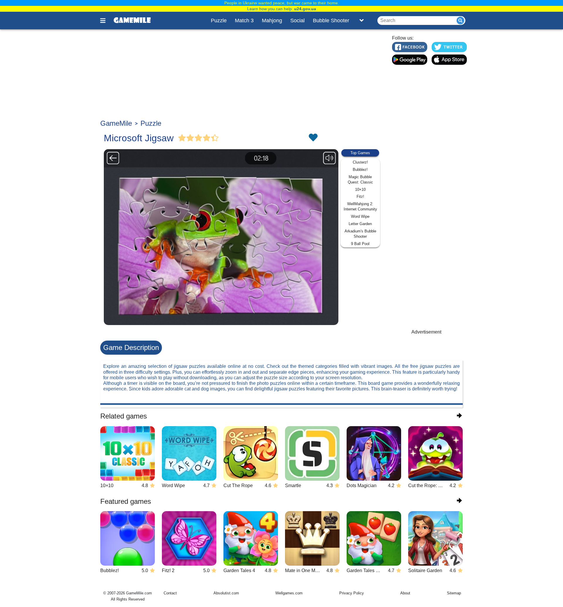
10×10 (360, 189)
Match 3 (244, 20)
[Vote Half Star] (215, 138)
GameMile (116, 123)
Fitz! (360, 196)
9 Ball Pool (360, 244)
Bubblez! (360, 169)
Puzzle (219, 20)
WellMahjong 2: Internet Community (360, 206)
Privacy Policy (351, 593)
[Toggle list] (361, 20)
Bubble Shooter (331, 20)
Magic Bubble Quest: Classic (360, 179)
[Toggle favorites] (312, 138)
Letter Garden (360, 224)
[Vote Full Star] (182, 138)
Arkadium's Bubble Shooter (360, 234)
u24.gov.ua (305, 8)
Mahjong (272, 20)
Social (297, 20)
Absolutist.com (226, 593)
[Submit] (460, 20)
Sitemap (454, 593)
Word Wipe (360, 216)
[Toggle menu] (106, 20)
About (405, 593)
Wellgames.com (289, 593)
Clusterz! (360, 162)
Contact (170, 593)
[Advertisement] (242, 75)
